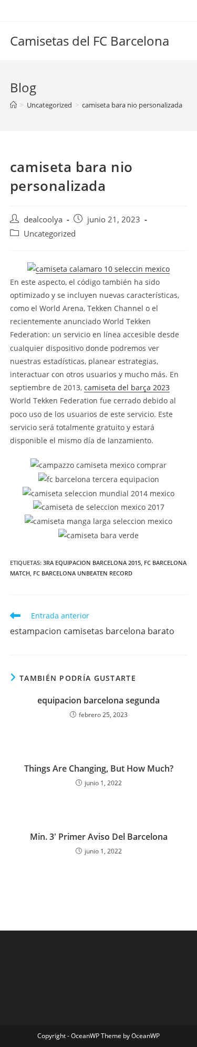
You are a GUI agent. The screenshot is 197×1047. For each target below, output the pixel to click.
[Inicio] (13, 105)
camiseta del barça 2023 (127, 387)
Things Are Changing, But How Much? (98, 768)
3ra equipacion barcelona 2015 (92, 563)
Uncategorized (50, 234)
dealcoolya (43, 220)
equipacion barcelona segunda (98, 700)
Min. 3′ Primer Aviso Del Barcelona (99, 836)
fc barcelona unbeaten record (82, 573)
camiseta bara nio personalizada (132, 105)
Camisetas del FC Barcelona (89, 40)
